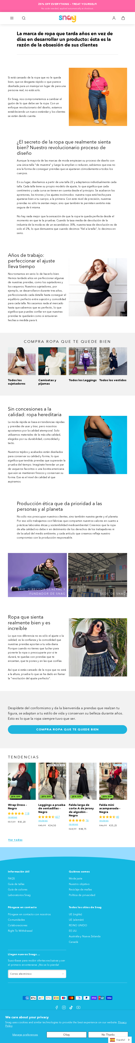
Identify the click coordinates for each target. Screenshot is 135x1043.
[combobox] (120, 1040)
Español (121, 1039)
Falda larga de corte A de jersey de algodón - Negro (81, 810)
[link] (114, 18)
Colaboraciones (17, 925)
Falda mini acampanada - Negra (109, 808)
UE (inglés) (75, 914)
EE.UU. (73, 930)
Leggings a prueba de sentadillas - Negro (51, 808)
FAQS (11, 878)
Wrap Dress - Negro (17, 806)
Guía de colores (17, 889)
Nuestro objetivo (79, 884)
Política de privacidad (82, 895)
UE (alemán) (76, 919)
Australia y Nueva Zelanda (84, 936)
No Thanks (108, 1034)
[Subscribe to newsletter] (63, 974)
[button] (12, 18)
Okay (66, 1034)
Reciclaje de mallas (80, 889)
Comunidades (16, 919)
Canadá (73, 942)
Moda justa (75, 878)
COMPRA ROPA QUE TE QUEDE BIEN (67, 729)
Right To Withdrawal (20, 930)
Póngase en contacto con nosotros (29, 914)
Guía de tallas (16, 884)
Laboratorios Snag (19, 895)
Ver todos (15, 839)
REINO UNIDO (78, 925)
